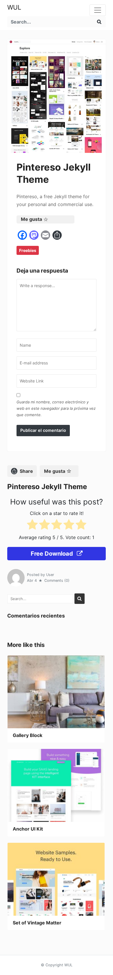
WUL (14, 7)
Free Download (52, 553)
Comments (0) (57, 580)
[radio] (32, 525)
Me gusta (31, 219)
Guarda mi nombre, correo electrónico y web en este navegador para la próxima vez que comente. (56, 408)
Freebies (27, 250)
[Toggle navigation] (98, 10)
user (50, 575)
